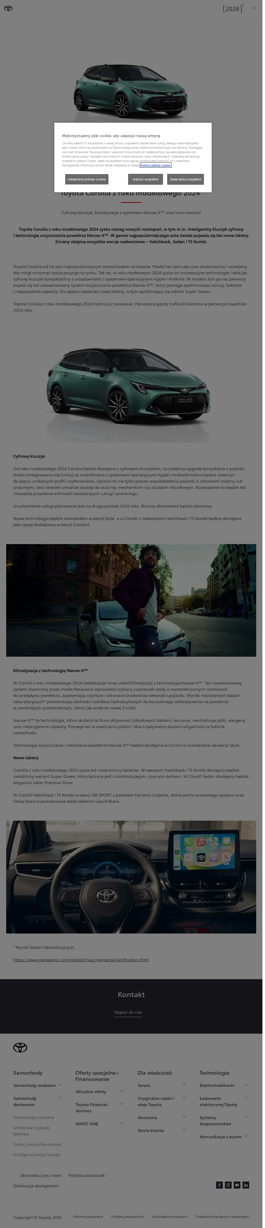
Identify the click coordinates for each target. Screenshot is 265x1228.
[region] (133, 157)
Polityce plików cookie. (155, 165)
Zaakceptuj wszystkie (185, 179)
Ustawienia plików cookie (87, 179)
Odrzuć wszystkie (145, 179)
